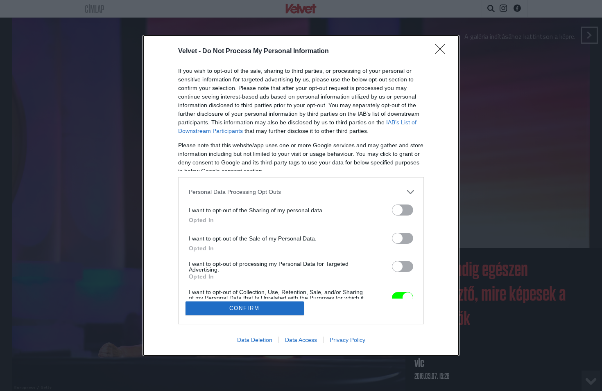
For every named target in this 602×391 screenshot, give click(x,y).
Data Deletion (254, 340)
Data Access (301, 340)
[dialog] (301, 196)
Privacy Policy (347, 340)
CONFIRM (244, 308)
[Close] (442, 51)
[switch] (402, 210)
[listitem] (301, 192)
